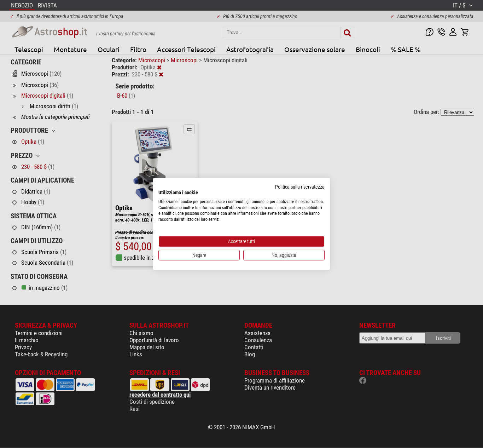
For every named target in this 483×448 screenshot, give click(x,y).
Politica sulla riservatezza (300, 187)
